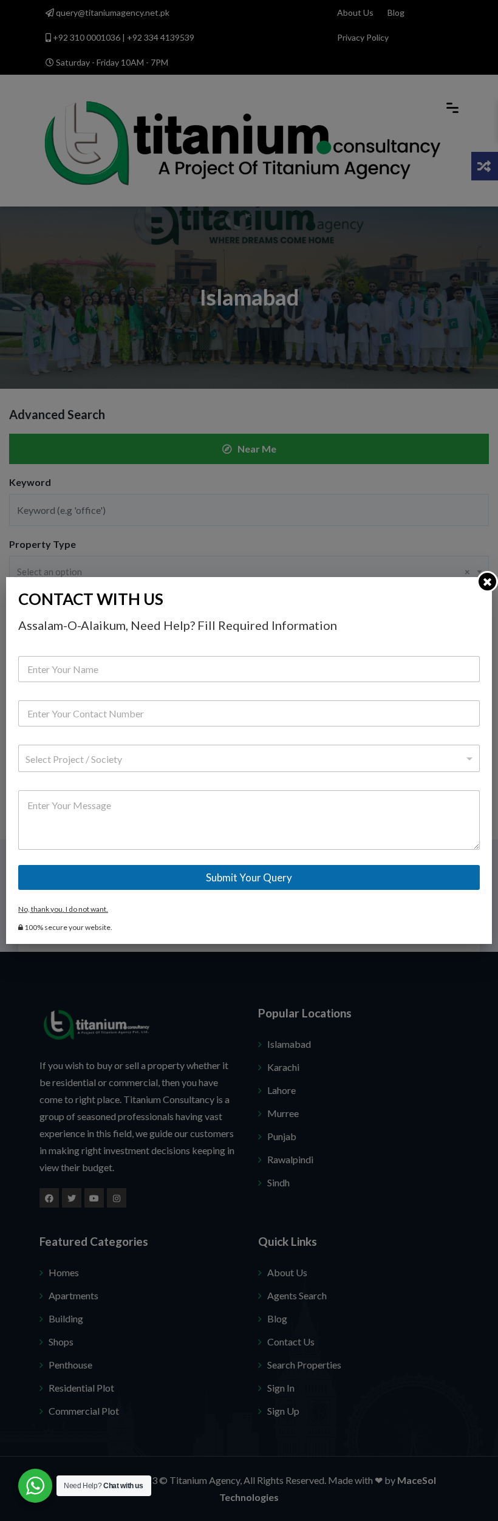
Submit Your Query (249, 877)
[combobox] (249, 758)
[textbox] (246, 759)
